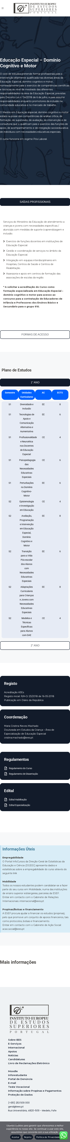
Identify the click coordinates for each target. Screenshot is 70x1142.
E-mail (12, 1082)
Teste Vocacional (19, 1086)
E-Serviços (14, 1043)
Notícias (13, 1055)
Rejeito (27, 1137)
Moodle (13, 1071)
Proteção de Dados (20, 1094)
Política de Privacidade (48, 1137)
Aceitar (15, 1137)
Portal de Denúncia (20, 1079)
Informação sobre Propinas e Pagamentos (34, 1090)
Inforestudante (17, 1075)
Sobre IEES (14, 1039)
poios (13, 1051)
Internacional (16, 1047)
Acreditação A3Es (14, 692)
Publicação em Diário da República (23, 700)
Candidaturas (16, 1059)
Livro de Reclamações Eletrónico (28, 1063)
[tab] (35, 202)
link (15, 873)
